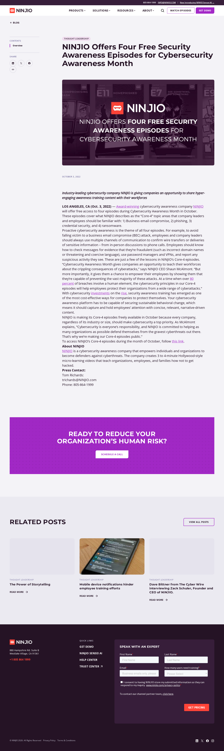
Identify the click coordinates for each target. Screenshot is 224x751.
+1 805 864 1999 (20, 659)
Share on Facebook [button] (29, 63)
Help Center (88, 660)
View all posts (199, 521)
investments (100, 293)
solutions (100, 10)
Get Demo (205, 10)
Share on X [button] (21, 63)
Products (76, 10)
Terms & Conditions (66, 740)
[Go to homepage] (21, 10)
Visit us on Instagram (212, 740)
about (147, 10)
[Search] (162, 10)
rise (124, 293)
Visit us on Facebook (207, 740)
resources (125, 10)
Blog (16, 22)
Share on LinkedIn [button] (13, 63)
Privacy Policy (49, 740)
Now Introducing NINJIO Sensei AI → (197, 2)
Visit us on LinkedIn (197, 740)
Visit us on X (202, 740)
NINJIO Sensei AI (91, 653)
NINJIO (198, 206)
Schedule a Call (112, 454)
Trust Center (89, 666)
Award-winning (127, 206)
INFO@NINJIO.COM (167, 2)
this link (178, 341)
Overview (17, 45)
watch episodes (180, 10)
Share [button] (13, 69)
